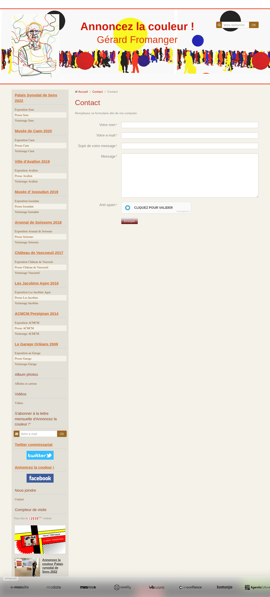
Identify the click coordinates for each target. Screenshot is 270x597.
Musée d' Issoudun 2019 (36, 192)
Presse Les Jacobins (26, 298)
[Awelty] (122, 587)
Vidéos (19, 403)
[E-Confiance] (190, 587)
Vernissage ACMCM (27, 334)
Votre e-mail (105, 135)
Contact (19, 499)
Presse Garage (23, 358)
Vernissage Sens (24, 120)
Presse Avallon (23, 176)
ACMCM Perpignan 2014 (36, 314)
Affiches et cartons (26, 383)
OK (254, 25)
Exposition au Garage (27, 353)
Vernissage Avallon (26, 181)
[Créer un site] (19, 587)
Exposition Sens (24, 109)
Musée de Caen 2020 (33, 131)
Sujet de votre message (96, 146)
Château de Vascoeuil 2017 (39, 253)
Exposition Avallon (26, 170)
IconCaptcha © (183, 211)
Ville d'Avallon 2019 (32, 161)
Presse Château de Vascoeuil (31, 267)
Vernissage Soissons (26, 242)
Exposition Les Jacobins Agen (33, 292)
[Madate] (53, 587)
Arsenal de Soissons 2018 (38, 222)
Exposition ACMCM (27, 323)
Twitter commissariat (34, 445)
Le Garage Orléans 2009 (36, 344)
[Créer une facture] (156, 587)
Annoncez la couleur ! (137, 26)
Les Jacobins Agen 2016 (37, 283)
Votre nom (107, 125)
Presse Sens (21, 115)
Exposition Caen (24, 140)
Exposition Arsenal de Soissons (33, 231)
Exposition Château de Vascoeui (34, 262)
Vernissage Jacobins (26, 303)
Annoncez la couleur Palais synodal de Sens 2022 (52, 565)
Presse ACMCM (24, 328)
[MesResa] (88, 587)
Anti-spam (107, 205)
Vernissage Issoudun (27, 212)
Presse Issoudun (24, 206)
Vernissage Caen (24, 151)
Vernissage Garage (26, 364)
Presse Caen (22, 145)
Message (108, 156)
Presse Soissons (24, 237)
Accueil (83, 91)
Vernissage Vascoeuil (27, 273)
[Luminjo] (224, 587)
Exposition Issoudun (27, 201)
